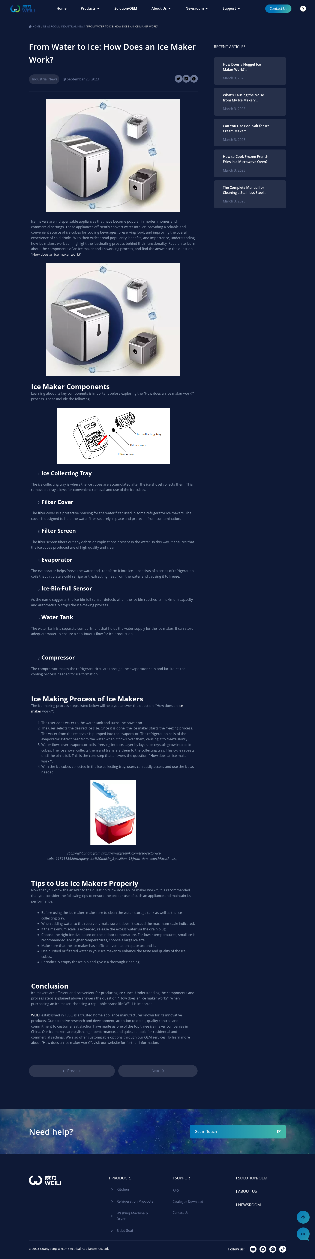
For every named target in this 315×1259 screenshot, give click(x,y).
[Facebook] (263, 1249)
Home (37, 26)
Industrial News (73, 26)
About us (246, 1191)
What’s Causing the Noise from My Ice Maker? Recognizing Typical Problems (243, 98)
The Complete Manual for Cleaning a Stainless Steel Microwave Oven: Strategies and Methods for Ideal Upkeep (245, 190)
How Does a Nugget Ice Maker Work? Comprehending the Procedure (242, 67)
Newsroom (51, 26)
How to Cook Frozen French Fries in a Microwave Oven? (245, 159)
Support (182, 1178)
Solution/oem (251, 1178)
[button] (303, 9)
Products (120, 1178)
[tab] (61, 8)
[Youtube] (253, 1249)
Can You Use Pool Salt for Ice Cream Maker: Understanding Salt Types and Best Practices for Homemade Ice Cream (246, 129)
